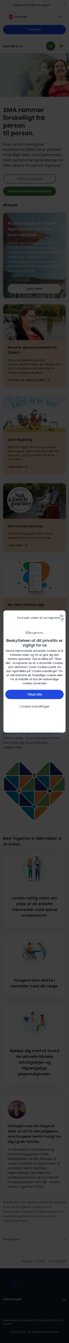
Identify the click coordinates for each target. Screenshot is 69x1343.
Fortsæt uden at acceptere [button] (38, 618)
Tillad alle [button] (34, 694)
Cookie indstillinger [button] (34, 706)
